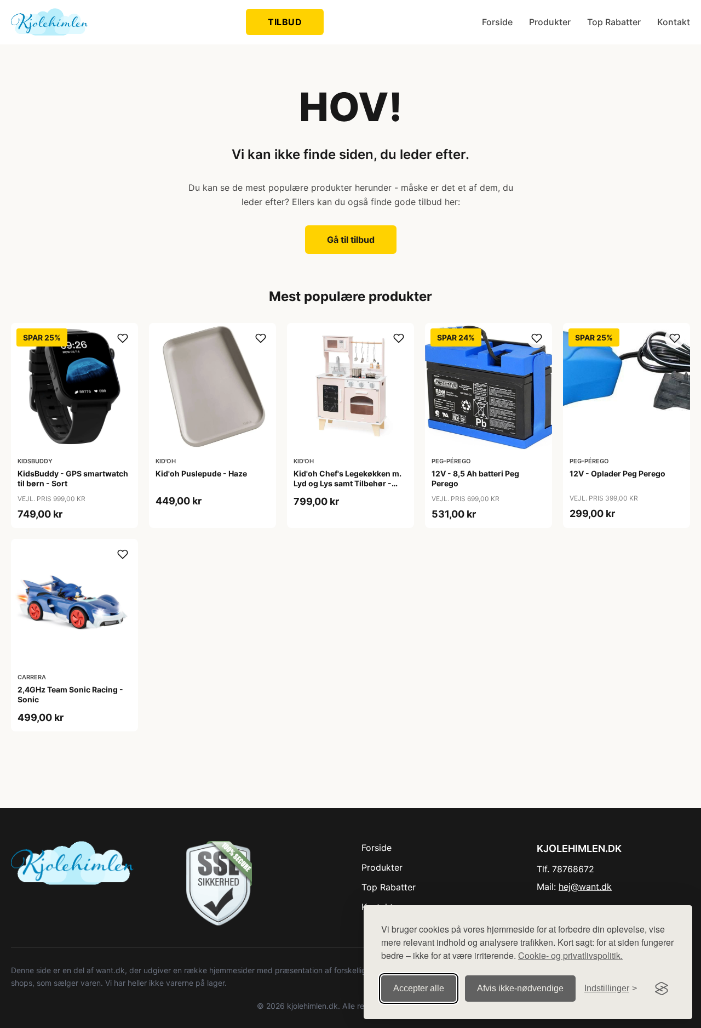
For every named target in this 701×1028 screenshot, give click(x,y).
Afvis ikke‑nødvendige (520, 988)
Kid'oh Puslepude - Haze (201, 473)
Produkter (550, 21)
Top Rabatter (614, 21)
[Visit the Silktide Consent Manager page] (661, 988)
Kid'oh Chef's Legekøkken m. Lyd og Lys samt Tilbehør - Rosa (347, 483)
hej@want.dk (585, 886)
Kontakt (673, 21)
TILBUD (285, 21)
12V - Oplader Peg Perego (617, 473)
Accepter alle (418, 988)
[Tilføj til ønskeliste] (123, 338)
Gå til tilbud (351, 239)
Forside (497, 21)
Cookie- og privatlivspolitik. (570, 955)
